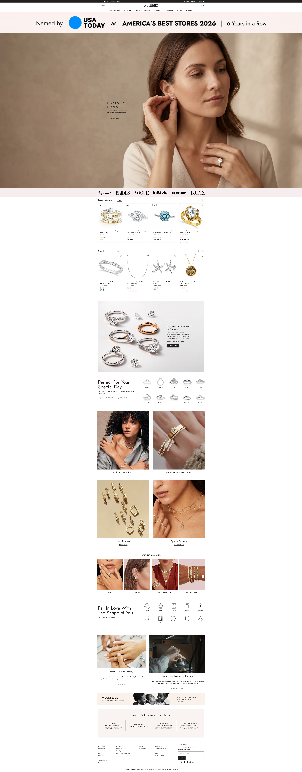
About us (141, 746)
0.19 (184, 291)
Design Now (171, 342)
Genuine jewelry (159, 746)
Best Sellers (111, 116)
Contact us (100, 751)
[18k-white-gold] (130, 237)
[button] (202, 200)
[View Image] (104, 193)
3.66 (184, 242)
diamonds (100, 290)
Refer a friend (101, 748)
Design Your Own (168, 10)
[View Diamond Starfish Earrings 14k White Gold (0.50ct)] (164, 266)
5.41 (187, 242)
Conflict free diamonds (160, 748)
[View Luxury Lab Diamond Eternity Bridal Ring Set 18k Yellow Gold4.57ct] (110, 216)
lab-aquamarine (160, 239)
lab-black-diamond (185, 239)
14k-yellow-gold (102, 237)
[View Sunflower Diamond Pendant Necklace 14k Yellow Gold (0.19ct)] (191, 266)
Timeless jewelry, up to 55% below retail (109, 1)
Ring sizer (118, 746)
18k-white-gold (130, 237)
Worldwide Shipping (103, 760)
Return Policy (101, 762)
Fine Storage (188, 10)
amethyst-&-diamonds (181, 239)
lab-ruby (130, 239)
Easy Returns (193, 1)
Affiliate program (142, 748)
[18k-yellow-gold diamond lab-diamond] (105, 237)
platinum (158, 237)
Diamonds (147, 10)
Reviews (157, 753)
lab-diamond (102, 239)
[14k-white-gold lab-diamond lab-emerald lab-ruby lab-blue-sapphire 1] (127, 237)
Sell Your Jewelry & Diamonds (123, 753)
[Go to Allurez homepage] (151, 5)
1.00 (139, 291)
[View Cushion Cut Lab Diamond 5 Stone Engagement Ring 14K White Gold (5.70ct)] (137, 216)
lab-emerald (128, 239)
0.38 (187, 291)
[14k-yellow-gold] (102, 237)
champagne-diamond (105, 290)
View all (119, 200)
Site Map (169, 769)
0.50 (133, 291)
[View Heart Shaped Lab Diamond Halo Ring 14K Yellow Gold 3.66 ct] (191, 216)
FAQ (99, 753)
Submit (182, 758)
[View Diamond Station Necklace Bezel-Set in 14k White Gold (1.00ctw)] (137, 266)
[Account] (198, 5)
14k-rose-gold (103, 237)
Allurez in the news (159, 755)
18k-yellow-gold (105, 237)
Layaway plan (119, 748)
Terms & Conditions (161, 769)
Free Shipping (201, 1)
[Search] (195, 5)
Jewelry (138, 10)
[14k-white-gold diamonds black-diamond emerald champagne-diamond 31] (100, 288)
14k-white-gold (100, 237)
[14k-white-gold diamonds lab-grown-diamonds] (154, 288)
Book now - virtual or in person (162, 758)
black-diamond (102, 290)
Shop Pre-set (180, 342)
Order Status (101, 755)
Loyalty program (102, 746)
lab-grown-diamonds (155, 290)
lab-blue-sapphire (132, 239)
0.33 (130, 291)
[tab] (124, 398)
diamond (100, 239)
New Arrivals (120, 116)
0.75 (136, 291)
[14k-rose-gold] (103, 237)
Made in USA (186, 1)
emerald (103, 290)
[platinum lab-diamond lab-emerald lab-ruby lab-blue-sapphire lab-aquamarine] (158, 237)
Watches (179, 10)
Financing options (120, 751)
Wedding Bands (128, 10)
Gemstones (156, 10)
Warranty (100, 758)
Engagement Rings (115, 10)
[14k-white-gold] (100, 237)
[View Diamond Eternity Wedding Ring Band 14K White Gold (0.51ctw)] (110, 266)
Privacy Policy (152, 769)
